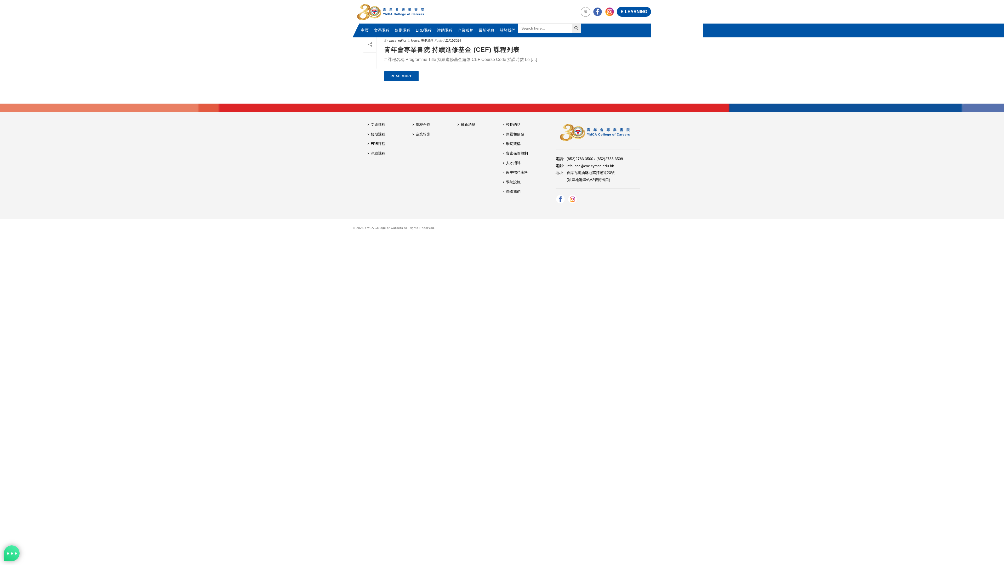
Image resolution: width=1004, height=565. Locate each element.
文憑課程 (382, 30)
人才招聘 (513, 163)
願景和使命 (515, 134)
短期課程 (402, 30)
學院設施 (513, 182)
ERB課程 (424, 30)
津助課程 (445, 30)
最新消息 (486, 30)
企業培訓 (423, 134)
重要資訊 (427, 40)
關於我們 (507, 30)
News (415, 40)
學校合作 (423, 124)
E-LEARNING (634, 11)
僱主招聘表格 (517, 172)
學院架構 (513, 144)
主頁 (365, 30)
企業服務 (466, 30)
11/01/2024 (453, 40)
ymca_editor (397, 40)
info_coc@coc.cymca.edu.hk (590, 166)
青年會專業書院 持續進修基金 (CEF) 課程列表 (452, 49)
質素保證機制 (517, 153)
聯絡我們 (513, 191)
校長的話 (513, 124)
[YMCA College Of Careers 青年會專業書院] (390, 12)
